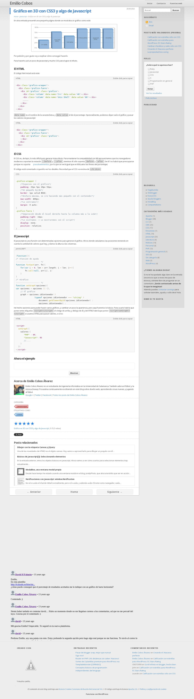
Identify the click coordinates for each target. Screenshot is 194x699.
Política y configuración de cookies (153, 689)
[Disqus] (74, 531)
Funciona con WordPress (97, 694)
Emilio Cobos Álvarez (141, 652)
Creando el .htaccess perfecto (160, 49)
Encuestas (150, 230)
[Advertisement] (163, 125)
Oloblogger (152, 193)
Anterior (34, 491)
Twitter (38, 395)
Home (74, 491)
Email (151, 25)
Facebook (47, 395)
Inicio (149, 3)
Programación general (155, 251)
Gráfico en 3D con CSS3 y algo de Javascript (52, 11)
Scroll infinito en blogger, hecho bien (160, 664)
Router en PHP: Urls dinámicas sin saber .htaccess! (97, 658)
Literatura (150, 239)
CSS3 (19, 414)
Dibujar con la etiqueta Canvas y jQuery (36, 447)
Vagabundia (153, 190)
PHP (152, 84)
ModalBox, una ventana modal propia (43, 469)
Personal (150, 245)
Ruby (152, 69)
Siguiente (114, 491)
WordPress (150, 263)
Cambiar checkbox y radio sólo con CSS (164, 46)
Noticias (149, 242)
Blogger (149, 219)
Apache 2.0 (132, 689)
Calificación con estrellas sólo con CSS (164, 37)
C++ (147, 222)
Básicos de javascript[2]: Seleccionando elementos (41, 456)
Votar (150, 88)
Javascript (22, 406)
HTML (148, 233)
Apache (149, 216)
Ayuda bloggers (154, 198)
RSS (150, 22)
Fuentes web (176, 3)
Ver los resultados (154, 93)
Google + (29, 395)
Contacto (161, 3)
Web (148, 260)
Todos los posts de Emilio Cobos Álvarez (70, 395)
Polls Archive (151, 98)
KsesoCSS (152, 195)
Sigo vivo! (80, 655)
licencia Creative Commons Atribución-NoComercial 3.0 (80, 689)
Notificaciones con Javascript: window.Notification (50, 479)
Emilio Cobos (21, 3)
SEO (147, 254)
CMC (148, 225)
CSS (152, 75)
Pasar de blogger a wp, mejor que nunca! (93, 652)
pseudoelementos (41, 164)
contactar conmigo (166, 289)
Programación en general (161, 81)
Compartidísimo (154, 204)
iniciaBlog (152, 201)
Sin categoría (151, 257)
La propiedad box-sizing (158, 52)
